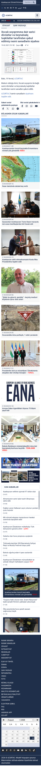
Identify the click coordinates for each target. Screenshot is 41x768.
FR (13, 8)
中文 (24, 8)
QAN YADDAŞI (19, 25)
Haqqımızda (6, 686)
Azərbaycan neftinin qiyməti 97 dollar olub (19, 492)
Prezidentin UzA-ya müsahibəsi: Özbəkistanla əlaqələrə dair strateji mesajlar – (20, 372)
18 (12, 738)
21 (28, 738)
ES (16, 8)
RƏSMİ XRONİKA (7, 641)
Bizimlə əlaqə (7, 683)
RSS (2, 710)
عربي (20, 8)
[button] (20, 57)
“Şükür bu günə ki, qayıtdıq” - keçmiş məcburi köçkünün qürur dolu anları (19, 298)
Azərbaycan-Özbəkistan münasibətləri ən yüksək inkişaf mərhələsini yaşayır (18, 561)
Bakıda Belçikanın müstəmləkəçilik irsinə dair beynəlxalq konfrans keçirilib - (19, 448)
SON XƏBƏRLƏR (11, 487)
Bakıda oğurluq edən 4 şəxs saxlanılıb (17, 553)
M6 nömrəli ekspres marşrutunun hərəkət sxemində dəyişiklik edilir (19, 518)
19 (17, 738)
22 (33, 738)
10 (6, 735)
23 (38, 738)
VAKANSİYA (5, 700)
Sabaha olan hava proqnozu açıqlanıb (17, 536)
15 (33, 735)
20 (23, 738)
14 (28, 735)
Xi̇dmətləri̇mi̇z (7, 697)
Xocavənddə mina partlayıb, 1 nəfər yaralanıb (20, 335)
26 (17, 741)
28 (28, 741)
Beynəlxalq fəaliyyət (10, 694)
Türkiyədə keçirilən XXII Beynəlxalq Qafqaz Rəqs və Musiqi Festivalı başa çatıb (19, 544)
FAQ (2, 707)
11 (12, 735)
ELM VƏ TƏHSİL (7, 662)
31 (6, 745)
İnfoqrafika (6, 673)
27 (23, 741)
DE (11, 8)
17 (6, 738)
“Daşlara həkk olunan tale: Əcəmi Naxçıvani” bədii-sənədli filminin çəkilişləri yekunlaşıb (20, 601)
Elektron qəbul (8, 704)
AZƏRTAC (18, 78)
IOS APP (4, 715)
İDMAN (4, 664)
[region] (21, 561)
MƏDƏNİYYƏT (6, 658)
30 (38, 741)
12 (17, 735)
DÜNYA (4, 667)
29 (33, 741)
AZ (2, 8)
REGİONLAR (5, 652)
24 (6, 741)
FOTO (3, 679)
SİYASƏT (6, 25)
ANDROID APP (6, 712)
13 (23, 735)
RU (5, 8)
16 (38, 735)
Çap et (18, 45)
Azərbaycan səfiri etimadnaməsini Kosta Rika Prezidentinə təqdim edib (20, 261)
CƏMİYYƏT (5, 655)
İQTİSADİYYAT (6, 649)
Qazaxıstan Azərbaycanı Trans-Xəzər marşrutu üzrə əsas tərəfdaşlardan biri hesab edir (20, 223)
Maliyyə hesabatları (10, 691)
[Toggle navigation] (36, 15)
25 (12, 741)
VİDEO (3, 676)
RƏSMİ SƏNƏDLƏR (8, 643)
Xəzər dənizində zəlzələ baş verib (15, 186)
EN (8, 8)
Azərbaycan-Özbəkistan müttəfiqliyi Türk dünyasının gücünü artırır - (18, 528)
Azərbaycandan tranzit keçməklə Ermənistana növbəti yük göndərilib (20, 149)
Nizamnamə (6, 688)
